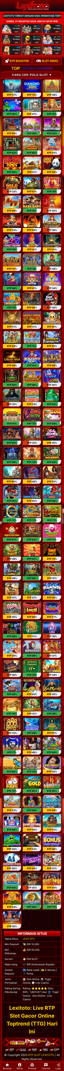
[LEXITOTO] (32, 1042)
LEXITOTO (29, 938)
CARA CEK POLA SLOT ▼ (32, 74)
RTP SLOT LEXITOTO (41, 1055)
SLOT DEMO (49, 61)
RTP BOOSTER (19, 61)
